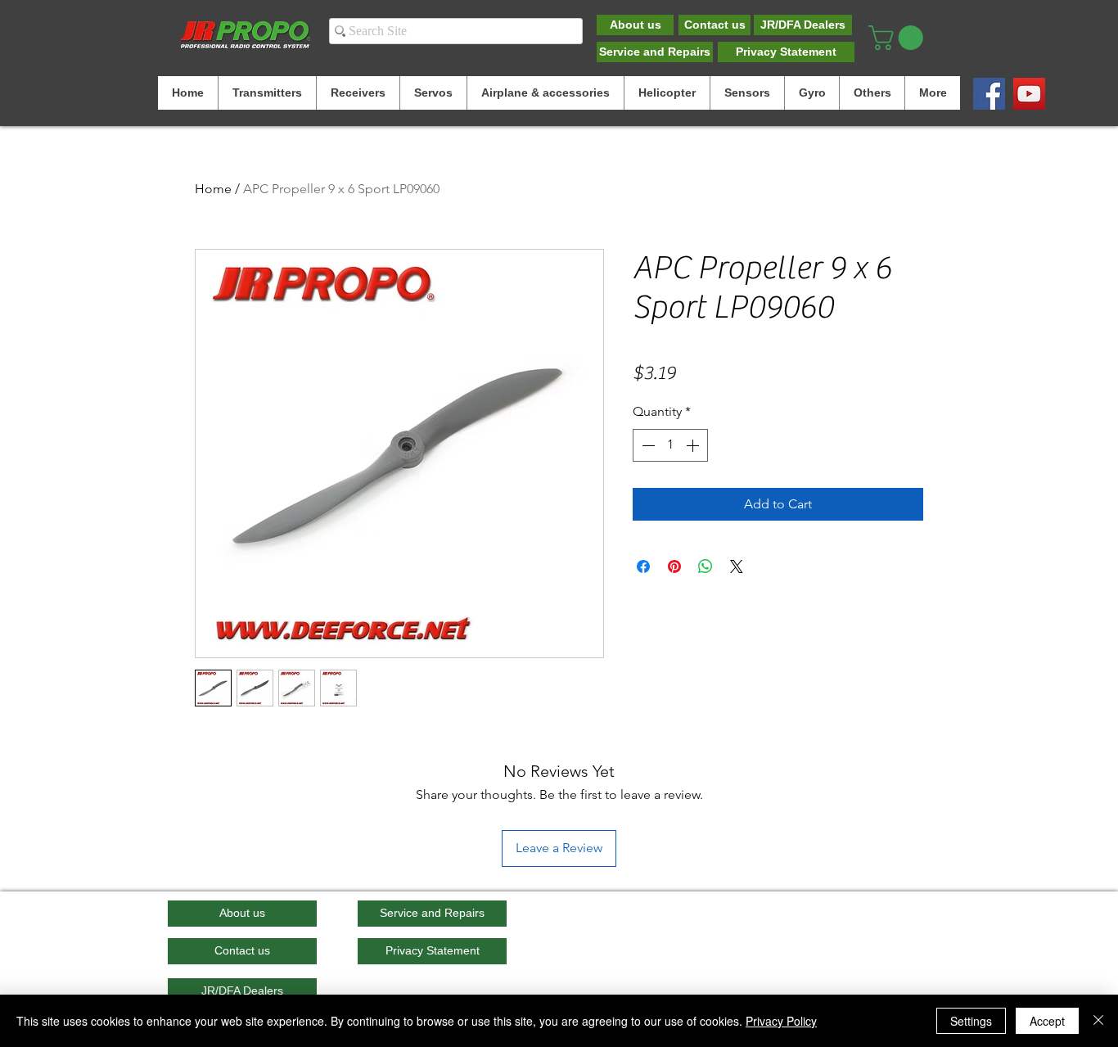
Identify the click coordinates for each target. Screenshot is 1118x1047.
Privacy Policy (781, 1021)
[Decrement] (646, 445)
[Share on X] (736, 566)
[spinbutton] (670, 445)
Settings (971, 1021)
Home (213, 188)
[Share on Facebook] (643, 566)
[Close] (1098, 1021)
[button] (898, 37)
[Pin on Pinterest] (674, 566)
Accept (1047, 1021)
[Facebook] (989, 94)
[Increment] (694, 445)
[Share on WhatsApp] (705, 566)
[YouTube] (1029, 94)
